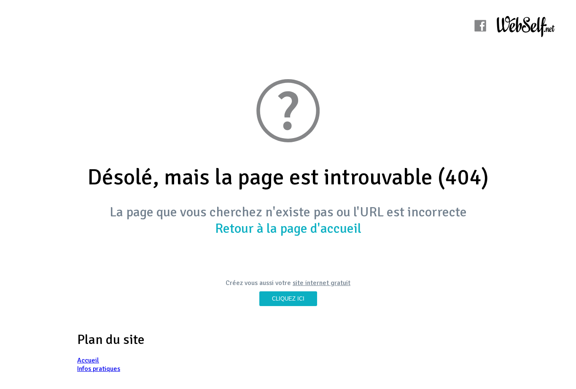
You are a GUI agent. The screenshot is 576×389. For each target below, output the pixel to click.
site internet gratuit (321, 283)
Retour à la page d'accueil (288, 228)
